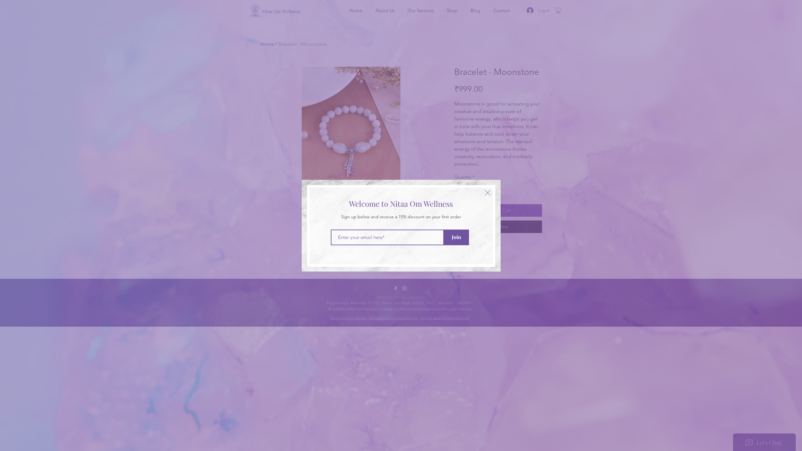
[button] (488, 193)
